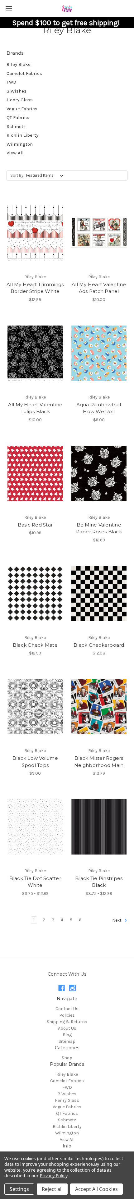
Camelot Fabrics (24, 73)
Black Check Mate (35, 645)
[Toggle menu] (8, 8)
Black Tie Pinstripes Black (98, 881)
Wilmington (20, 144)
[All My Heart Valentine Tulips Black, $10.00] (35, 353)
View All (15, 153)
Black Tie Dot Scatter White (35, 881)
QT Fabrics (18, 117)
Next (117, 920)
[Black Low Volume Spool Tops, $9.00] (35, 706)
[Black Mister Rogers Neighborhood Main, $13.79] (99, 706)
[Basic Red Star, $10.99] (35, 473)
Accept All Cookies (96, 1189)
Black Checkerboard (99, 645)
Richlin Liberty (22, 135)
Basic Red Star (35, 525)
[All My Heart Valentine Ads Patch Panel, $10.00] (99, 233)
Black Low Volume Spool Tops (35, 761)
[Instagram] (72, 988)
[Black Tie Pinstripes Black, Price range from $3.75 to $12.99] (99, 827)
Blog (67, 1034)
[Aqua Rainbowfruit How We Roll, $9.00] (99, 353)
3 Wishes (16, 91)
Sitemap (67, 1041)
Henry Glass (20, 100)
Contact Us (67, 1008)
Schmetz (16, 126)
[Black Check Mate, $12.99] (35, 593)
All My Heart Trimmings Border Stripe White (35, 287)
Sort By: (17, 175)
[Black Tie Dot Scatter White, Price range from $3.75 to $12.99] (35, 827)
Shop (67, 1057)
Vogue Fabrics (22, 109)
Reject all (52, 1189)
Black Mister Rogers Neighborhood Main (98, 761)
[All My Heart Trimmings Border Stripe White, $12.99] (35, 233)
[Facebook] (61, 988)
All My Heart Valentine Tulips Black (35, 408)
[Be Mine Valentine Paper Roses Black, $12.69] (99, 473)
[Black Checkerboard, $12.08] (99, 593)
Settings (19, 1189)
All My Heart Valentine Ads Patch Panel (99, 287)
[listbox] (46, 175)
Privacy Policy (53, 1175)
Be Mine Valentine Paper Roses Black (99, 528)
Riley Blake (19, 64)
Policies (67, 1015)
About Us (67, 1028)
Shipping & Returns (67, 1021)
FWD (11, 82)
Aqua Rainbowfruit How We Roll (99, 408)
